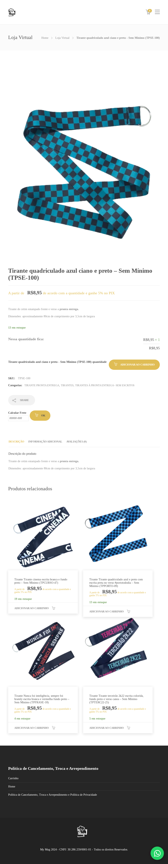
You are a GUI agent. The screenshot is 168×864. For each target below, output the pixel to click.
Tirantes (67, 385)
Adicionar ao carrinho (137, 364)
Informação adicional (45, 441)
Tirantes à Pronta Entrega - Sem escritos (104, 385)
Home (44, 37)
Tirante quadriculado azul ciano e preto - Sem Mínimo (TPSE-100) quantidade (57, 361)
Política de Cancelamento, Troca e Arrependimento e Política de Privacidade (52, 794)
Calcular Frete (17, 412)
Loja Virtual (62, 37)
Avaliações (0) (76, 441)
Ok (43, 415)
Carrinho (13, 778)
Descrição (16, 441)
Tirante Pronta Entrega (41, 385)
